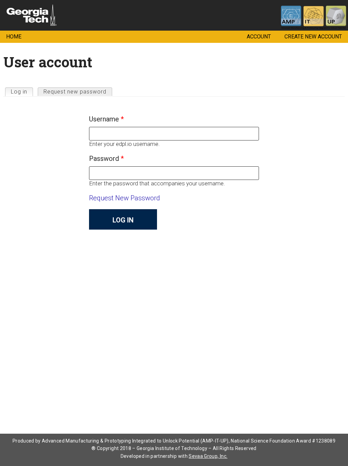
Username (106, 119)
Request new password (75, 91)
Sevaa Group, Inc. (208, 456)
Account (259, 36)
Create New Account (313, 36)
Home (13, 36)
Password (106, 158)
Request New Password (124, 198)
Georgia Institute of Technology (8, 13)
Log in (22, 91)
